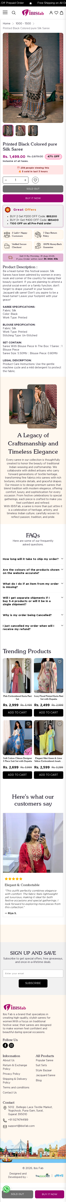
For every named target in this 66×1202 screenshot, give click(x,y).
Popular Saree (44, 1060)
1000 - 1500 (23, 23)
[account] (51, 13)
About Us (8, 1060)
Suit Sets (41, 1065)
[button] (35, 180)
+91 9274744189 (18, 1120)
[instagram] (11, 1045)
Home (6, 23)
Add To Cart (17, 712)
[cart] (61, 13)
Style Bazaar (44, 1070)
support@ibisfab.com (21, 1126)
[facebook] (5, 1045)
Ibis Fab (38, 1168)
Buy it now (33, 198)
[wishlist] (56, 13)
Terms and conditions (16, 1087)
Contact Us (10, 1092)
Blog (39, 1080)
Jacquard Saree (45, 1075)
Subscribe (33, 983)
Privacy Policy (11, 1074)
